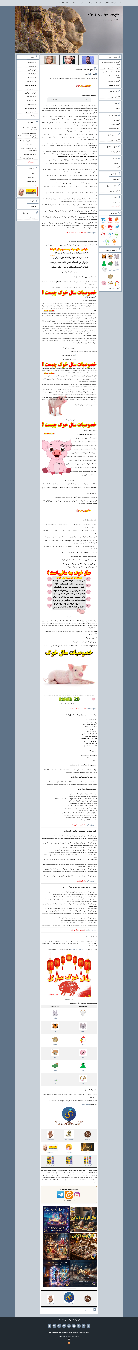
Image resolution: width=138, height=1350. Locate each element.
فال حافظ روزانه (32, 177)
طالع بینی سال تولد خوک (84, 69)
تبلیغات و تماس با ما (63, 2)
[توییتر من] (64, 1326)
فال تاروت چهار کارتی (30, 85)
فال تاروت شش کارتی (30, 92)
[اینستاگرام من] (74, 1326)
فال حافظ (113, 2)
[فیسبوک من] (79, 1326)
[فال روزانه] (56, 1220)
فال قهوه (116, 120)
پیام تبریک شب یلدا (31, 185)
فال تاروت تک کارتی (31, 77)
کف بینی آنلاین (115, 140)
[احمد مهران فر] (88, 60)
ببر (55, 1031)
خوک (83, 1057)
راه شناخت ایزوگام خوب (30, 154)
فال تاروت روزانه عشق (30, 108)
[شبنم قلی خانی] (50, 60)
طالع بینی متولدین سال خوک (103, 14)
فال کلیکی (116, 179)
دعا (118, 167)
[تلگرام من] (84, 1326)
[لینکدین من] (49, 1326)
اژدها (55, 1070)
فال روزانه (98, 2)
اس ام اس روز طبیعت (113, 81)
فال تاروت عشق (32, 104)
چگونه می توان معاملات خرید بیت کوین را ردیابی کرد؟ (28, 149)
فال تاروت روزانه (32, 62)
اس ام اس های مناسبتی (87, 2)
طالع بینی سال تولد (114, 288)
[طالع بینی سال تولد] (110, 270)
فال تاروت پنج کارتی (31, 89)
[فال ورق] (56, 1273)
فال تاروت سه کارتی (31, 81)
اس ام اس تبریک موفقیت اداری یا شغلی (111, 63)
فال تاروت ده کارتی (31, 100)
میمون (55, 1044)
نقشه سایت (62, 1336)
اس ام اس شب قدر (114, 85)
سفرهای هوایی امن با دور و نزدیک (27, 158)
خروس (83, 1044)
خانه (120, 2)
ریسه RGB (116, 202)
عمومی (87, 1309)
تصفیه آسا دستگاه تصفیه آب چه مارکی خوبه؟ (28, 128)
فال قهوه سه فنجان (114, 124)
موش (82, 1031)
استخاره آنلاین (74, 2)
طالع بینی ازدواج (115, 151)
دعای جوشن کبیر (114, 163)
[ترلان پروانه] (69, 60)
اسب (55, 1083)
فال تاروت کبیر (32, 66)
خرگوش (55, 1018)
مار (83, 1070)
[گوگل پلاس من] (59, 1326)
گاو (55, 1057)
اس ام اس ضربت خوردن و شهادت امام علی (111, 76)
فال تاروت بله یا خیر (31, 111)
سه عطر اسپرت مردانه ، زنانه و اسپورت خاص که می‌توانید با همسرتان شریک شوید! (27, 135)
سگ (83, 1083)
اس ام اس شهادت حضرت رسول (110, 71)
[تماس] (69, 1326)
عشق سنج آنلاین (114, 190)
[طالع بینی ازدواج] (69, 1114)
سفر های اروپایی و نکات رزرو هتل (28, 140)
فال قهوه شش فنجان (113, 128)
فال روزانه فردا (32, 218)
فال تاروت (106, 2)
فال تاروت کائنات (31, 73)
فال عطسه (33, 206)
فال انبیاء (116, 108)
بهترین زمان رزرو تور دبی (30, 144)
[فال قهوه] (83, 1247)
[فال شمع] (56, 1247)
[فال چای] (83, 1273)
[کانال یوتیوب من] (54, 1326)
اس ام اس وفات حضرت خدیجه (111, 68)
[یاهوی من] (88, 1326)
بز (82, 1018)
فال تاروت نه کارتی (31, 96)
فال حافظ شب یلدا (31, 181)
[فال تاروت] (83, 1220)
